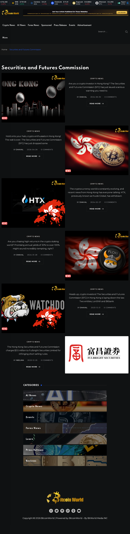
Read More (95, 103)
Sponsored (46, 25)
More (4, 38)
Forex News (33, 25)
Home (4, 49)
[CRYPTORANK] (127, 3)
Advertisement (84, 25)
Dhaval (83, 97)
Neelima (20, 360)
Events (72, 25)
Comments (110, 97)
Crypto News (8, 25)
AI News (21, 25)
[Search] (126, 31)
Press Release (60, 25)
